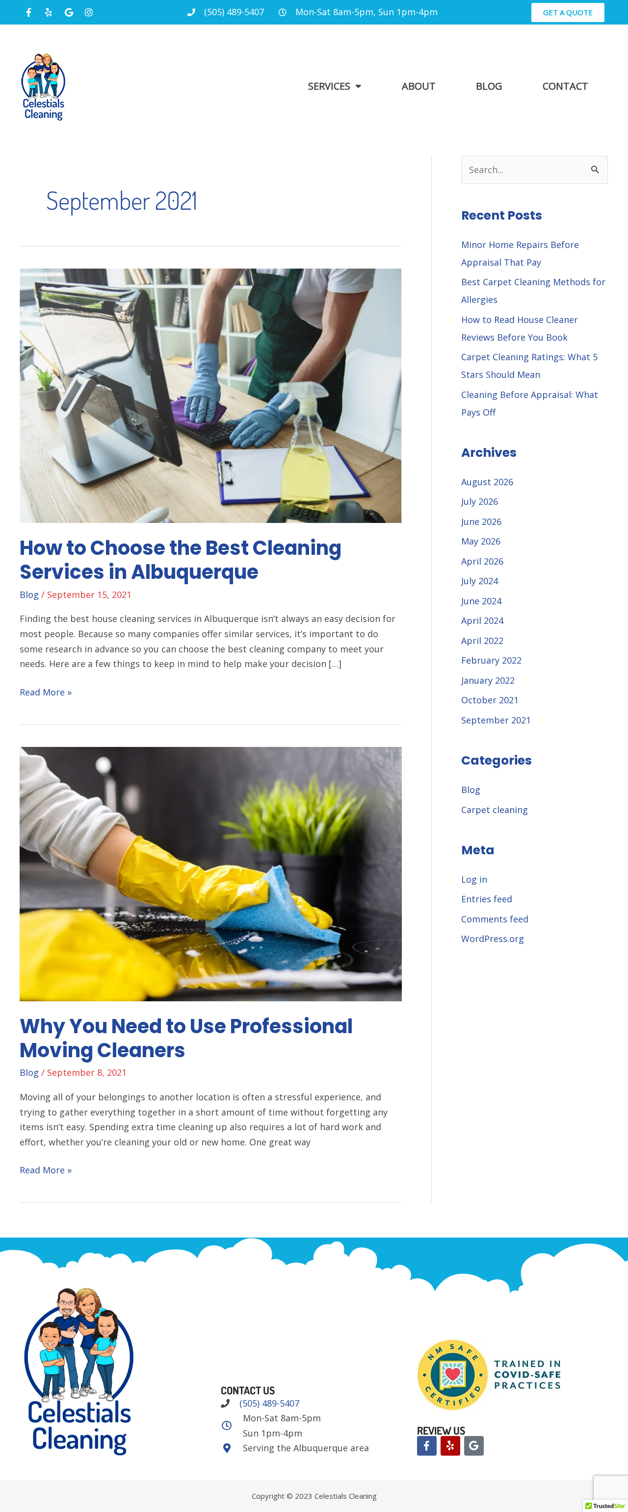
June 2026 (481, 521)
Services (329, 86)
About (419, 86)
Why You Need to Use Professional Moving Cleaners (186, 1038)
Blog (489, 86)
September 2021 (496, 720)
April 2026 (482, 561)
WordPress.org (492, 938)
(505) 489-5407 (268, 1403)
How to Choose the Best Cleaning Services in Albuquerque (180, 560)
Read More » (46, 691)
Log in (474, 879)
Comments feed (494, 919)
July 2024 (479, 581)
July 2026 (479, 501)
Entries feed (486, 899)
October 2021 (490, 700)
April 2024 (482, 620)
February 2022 (491, 660)
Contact (565, 86)
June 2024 (481, 601)
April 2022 (482, 640)
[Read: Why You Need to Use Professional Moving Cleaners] (211, 873)
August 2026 (487, 482)
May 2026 (480, 541)
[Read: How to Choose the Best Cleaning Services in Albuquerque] (211, 394)
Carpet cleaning (494, 810)
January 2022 (488, 680)
